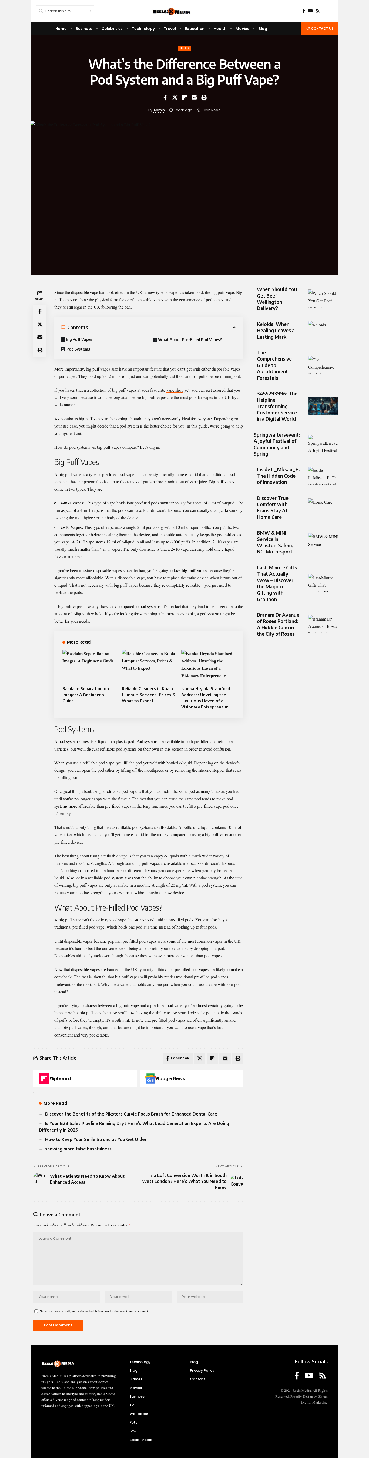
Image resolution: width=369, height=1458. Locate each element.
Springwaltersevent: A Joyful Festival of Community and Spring (277, 444)
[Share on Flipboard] (184, 97)
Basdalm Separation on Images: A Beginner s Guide (85, 694)
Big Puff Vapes (79, 339)
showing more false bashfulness (78, 1149)
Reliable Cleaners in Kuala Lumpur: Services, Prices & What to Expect (149, 694)
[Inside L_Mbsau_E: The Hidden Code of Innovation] (323, 476)
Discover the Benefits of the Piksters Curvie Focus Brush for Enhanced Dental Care (131, 1114)
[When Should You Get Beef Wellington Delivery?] (323, 298)
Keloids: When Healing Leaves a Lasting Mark (276, 330)
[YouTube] (310, 11)
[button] (204, 97)
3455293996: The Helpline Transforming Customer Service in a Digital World (277, 406)
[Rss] (317, 11)
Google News (170, 1079)
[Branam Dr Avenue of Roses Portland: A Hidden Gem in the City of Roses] (323, 624)
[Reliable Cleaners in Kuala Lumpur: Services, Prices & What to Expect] (149, 666)
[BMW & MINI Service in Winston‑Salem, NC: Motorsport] (323, 542)
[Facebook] (304, 11)
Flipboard (60, 1079)
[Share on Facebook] (165, 97)
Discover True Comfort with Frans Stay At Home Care (273, 507)
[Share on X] (175, 97)
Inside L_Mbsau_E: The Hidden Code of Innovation (278, 475)
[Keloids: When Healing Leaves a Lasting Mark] (323, 330)
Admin (159, 110)
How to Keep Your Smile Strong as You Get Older (96, 1139)
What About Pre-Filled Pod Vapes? (190, 339)
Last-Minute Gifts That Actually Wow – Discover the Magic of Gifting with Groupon (277, 583)
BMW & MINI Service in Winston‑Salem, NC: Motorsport (275, 542)
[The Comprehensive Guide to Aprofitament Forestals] (323, 365)
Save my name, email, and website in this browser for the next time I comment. (94, 1311)
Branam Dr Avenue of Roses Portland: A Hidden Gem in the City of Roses (278, 624)
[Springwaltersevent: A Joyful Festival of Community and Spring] (323, 444)
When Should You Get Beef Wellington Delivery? (277, 298)
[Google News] (150, 1078)
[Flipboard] (44, 1078)
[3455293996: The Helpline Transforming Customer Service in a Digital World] (323, 406)
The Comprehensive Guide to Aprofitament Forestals (274, 365)
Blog (184, 48)
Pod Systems (78, 349)
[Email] (194, 97)
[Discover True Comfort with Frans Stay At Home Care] (323, 507)
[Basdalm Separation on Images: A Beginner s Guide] (89, 666)
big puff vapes (194, 570)
